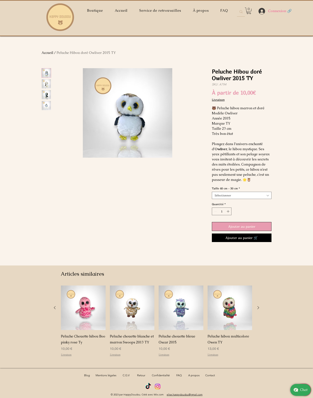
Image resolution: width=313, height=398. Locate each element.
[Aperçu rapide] (83, 308)
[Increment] (228, 211)
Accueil (47, 52)
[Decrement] (215, 211)
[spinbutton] (222, 211)
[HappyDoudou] (148, 386)
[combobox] (241, 195)
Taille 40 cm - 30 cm (226, 188)
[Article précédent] (54, 307)
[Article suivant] (258, 307)
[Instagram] (157, 386)
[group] (156, 324)
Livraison (218, 99)
